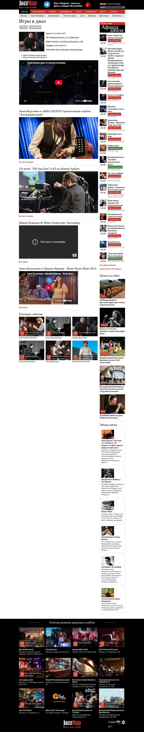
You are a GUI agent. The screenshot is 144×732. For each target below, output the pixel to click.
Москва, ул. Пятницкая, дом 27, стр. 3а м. (31, 683)
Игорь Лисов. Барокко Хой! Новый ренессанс (115, 203)
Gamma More (112, 238)
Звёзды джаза (108, 424)
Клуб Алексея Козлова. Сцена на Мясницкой (116, 196)
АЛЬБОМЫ (91, 12)
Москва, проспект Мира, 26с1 (84, 652)
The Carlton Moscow (115, 77)
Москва (103, 4)
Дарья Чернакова (62, 49)
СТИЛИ (113, 12)
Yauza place (112, 222)
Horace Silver (106, 511)
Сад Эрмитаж (51, 649)
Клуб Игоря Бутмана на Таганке (116, 44)
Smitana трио (113, 146)
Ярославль (103, 16)
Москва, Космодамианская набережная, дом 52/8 (109, 716)
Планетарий (112, 116)
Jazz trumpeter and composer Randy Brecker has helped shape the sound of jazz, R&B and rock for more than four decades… (111, 546)
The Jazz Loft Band (115, 173)
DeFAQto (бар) (113, 151)
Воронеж (91, 16)
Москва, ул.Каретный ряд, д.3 (57, 652)
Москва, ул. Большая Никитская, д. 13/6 (67, 41)
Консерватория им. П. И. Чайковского (64, 37)
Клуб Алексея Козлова (31, 335)
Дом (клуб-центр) (26, 649)
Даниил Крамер (76, 49)
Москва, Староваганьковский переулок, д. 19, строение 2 (84, 685)
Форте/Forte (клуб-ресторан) (57, 680)
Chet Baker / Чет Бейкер (111, 567)
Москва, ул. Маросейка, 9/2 (109, 652)
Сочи (82, 16)
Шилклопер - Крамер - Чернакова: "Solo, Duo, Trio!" (116, 122)
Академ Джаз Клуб (84, 335)
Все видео (23, 262)
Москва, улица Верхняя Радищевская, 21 (81, 716)
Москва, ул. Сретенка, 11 (29, 713)
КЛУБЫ (52, 12)
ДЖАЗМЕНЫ (66, 12)
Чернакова (32, 57)
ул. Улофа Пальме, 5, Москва (57, 713)
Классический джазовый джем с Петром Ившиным (115, 83)
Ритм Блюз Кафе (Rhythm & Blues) (114, 179)
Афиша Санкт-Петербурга (111, 269)
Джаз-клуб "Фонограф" (55, 710)
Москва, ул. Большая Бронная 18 (57, 683)
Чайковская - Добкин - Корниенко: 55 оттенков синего (116, 187)
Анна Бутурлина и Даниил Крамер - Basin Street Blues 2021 (58, 268)
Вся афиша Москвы (108, 265)
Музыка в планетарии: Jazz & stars (116, 109)
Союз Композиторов (55, 335)
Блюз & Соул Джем (116, 95)
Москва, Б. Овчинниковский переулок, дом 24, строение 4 (31, 653)
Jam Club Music (113, 91)
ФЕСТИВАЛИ (38, 12)
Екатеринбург (53, 16)
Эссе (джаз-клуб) (57, 359)
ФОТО (103, 12)
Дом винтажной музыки (116, 210)
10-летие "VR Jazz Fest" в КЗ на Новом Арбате (49, 168)
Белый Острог (114, 242)
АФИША (24, 12)
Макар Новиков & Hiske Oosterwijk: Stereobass (49, 222)
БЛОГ (78, 12)
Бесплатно (116, 16)
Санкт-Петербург (113, 4)
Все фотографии (26, 162)
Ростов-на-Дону (69, 16)
